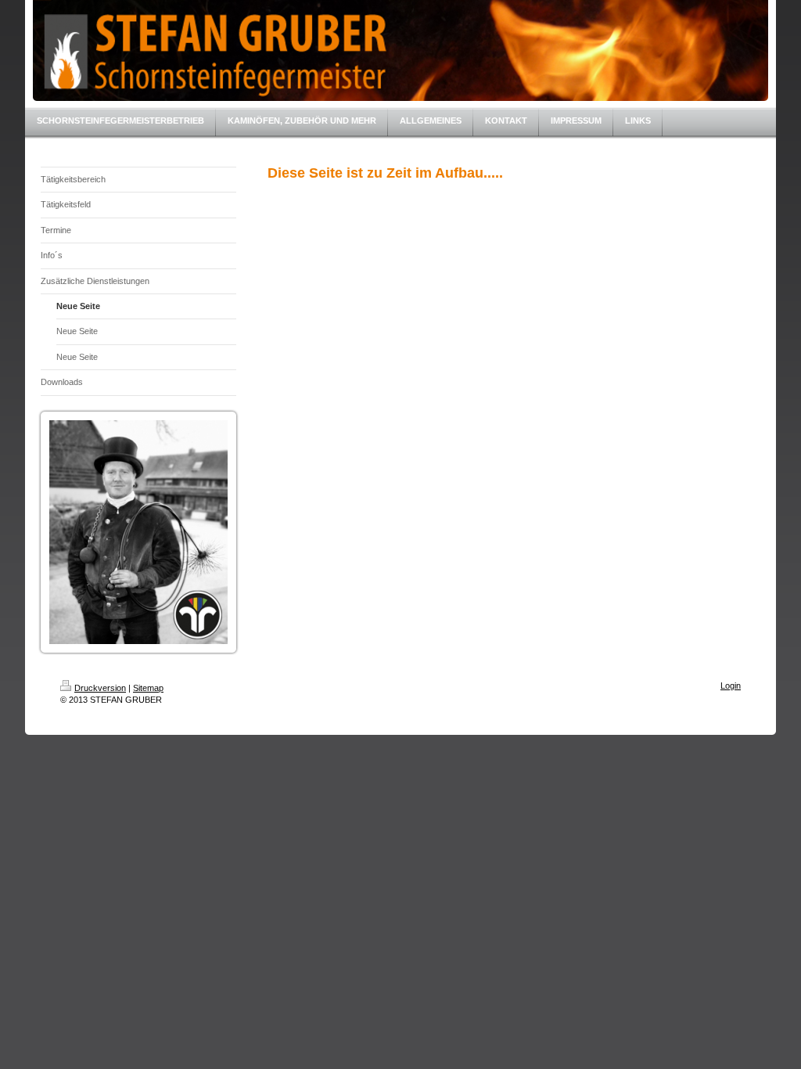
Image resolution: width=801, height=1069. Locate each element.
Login (730, 685)
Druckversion (100, 688)
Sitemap (148, 688)
